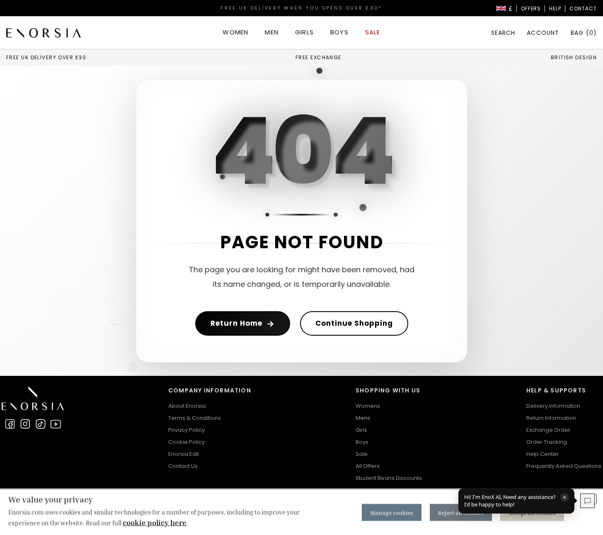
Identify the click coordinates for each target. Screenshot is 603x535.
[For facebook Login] (10, 424)
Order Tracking (546, 442)
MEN (271, 32)
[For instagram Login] (25, 424)
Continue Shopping (354, 323)
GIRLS (304, 32)
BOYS (339, 32)
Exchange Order (548, 430)
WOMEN (235, 32)
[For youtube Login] (56, 424)
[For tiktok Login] (40, 424)
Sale (362, 454)
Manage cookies (391, 512)
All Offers (368, 466)
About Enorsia (187, 406)
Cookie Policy (186, 442)
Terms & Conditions (194, 418)
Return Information (551, 418)
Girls (361, 430)
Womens (368, 406)
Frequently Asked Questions (563, 466)
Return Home (243, 323)
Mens (363, 418)
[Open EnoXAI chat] (587, 501)
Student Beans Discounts (389, 478)
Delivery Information (553, 406)
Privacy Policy (186, 430)
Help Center (542, 454)
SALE (372, 32)
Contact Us (183, 466)
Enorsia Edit (183, 454)
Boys (362, 442)
